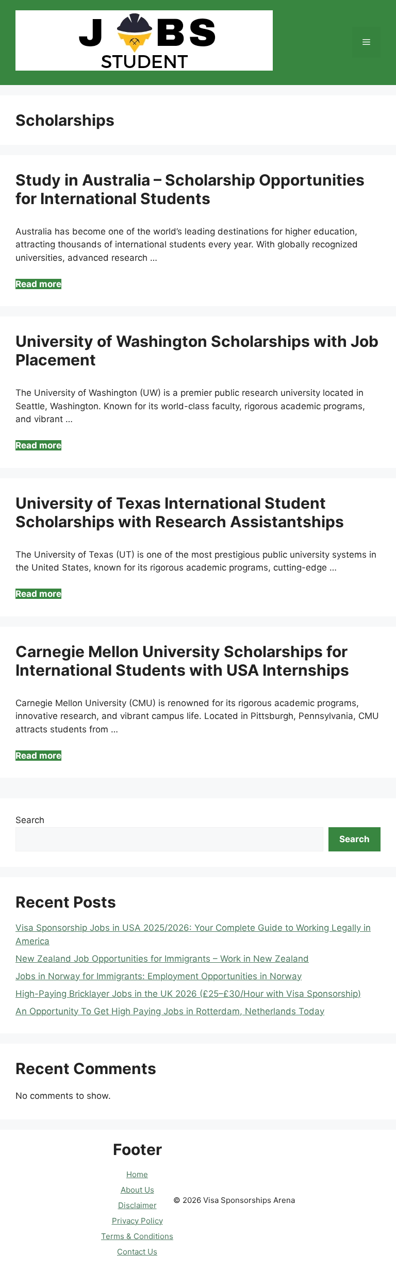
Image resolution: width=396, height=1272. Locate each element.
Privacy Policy (137, 1221)
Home (137, 1174)
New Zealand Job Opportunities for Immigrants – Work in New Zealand (162, 958)
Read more (38, 284)
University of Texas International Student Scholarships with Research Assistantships (179, 512)
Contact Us (137, 1252)
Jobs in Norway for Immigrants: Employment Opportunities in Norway (158, 976)
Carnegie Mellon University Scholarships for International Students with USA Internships (182, 660)
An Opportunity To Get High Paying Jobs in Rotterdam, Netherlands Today (169, 1011)
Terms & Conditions (137, 1236)
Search (29, 820)
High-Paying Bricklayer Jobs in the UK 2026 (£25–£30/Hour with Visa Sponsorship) (188, 994)
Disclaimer (137, 1205)
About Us (137, 1190)
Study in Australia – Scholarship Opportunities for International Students (190, 189)
